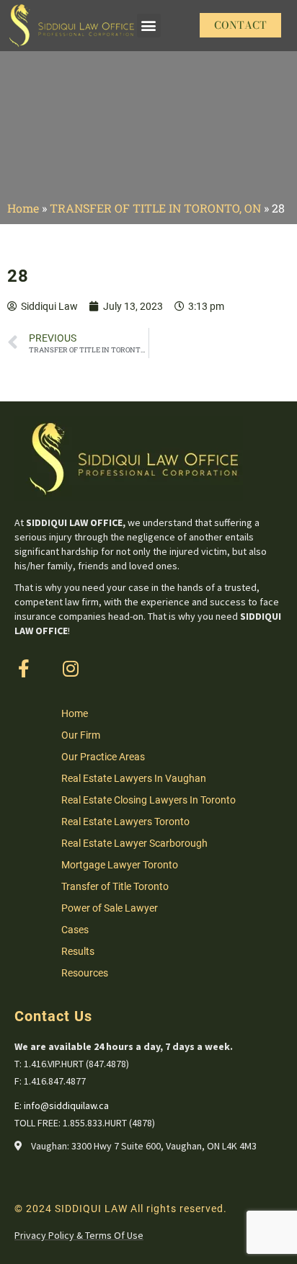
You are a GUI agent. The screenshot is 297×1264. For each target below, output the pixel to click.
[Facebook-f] (23, 668)
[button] (149, 25)
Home (23, 207)
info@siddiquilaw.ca (66, 1105)
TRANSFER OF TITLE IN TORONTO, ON (155, 207)
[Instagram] (70, 668)
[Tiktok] (117, 668)
